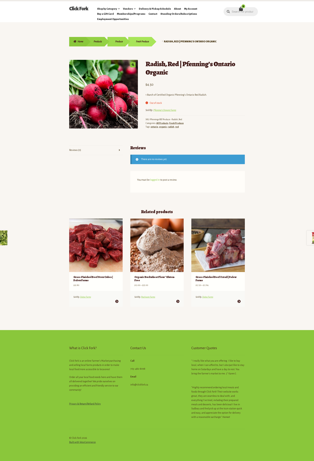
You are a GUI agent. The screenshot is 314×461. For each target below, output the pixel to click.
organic (163, 127)
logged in (155, 180)
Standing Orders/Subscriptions (178, 14)
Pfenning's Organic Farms (164, 110)
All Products (162, 123)
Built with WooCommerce (82, 442)
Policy (97, 403)
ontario (154, 127)
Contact (152, 14)
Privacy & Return (77, 403)
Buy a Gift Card (105, 14)
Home (80, 41)
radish (171, 127)
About (177, 9)
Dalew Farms (85, 297)
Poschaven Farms (148, 297)
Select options (116, 301)
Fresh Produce (142, 41)
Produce (119, 41)
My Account (190, 9)
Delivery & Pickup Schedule (155, 9)
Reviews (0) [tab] (75, 150)
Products (98, 41)
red (177, 127)
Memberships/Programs (131, 14)
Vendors (128, 9)
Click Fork (78, 8)
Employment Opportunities (113, 19)
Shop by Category (107, 9)
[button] (133, 64)
